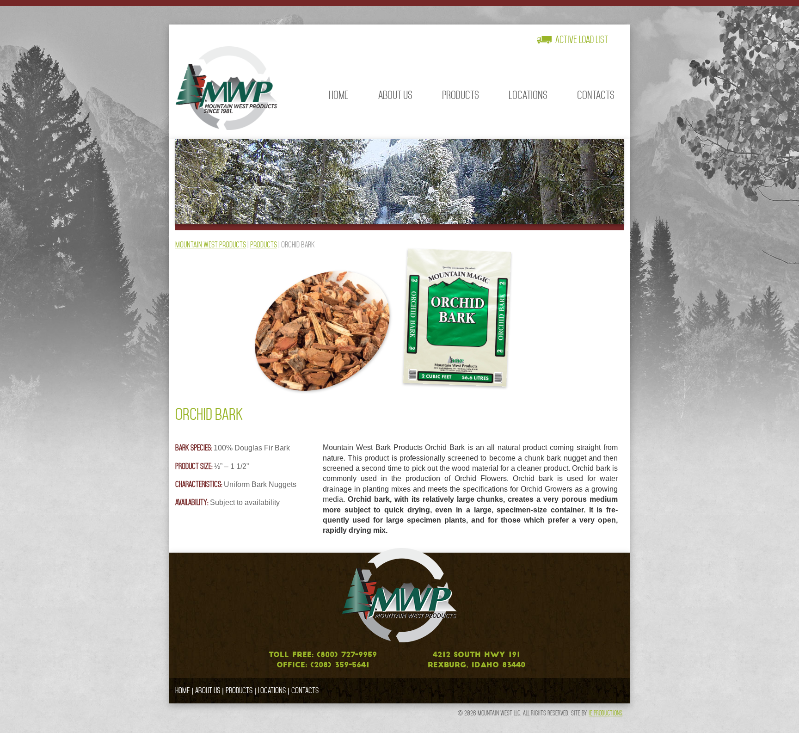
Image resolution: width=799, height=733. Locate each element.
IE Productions (605, 713)
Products (460, 95)
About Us (395, 95)
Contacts (596, 95)
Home (339, 95)
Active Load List (581, 39)
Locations (528, 95)
